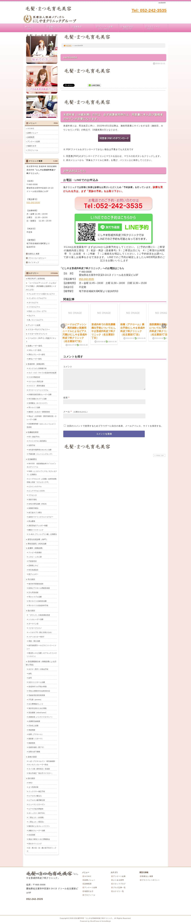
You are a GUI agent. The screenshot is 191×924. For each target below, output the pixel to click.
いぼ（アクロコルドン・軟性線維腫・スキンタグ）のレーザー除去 (41, 762)
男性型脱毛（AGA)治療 (37, 544)
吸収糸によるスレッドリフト (39, 826)
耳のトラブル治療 (35, 597)
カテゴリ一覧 (118, 891)
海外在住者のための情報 (38, 708)
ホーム (30, 28)
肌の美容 (31, 611)
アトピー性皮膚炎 (35, 552)
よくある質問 (118, 880)
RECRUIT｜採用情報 (36, 279)
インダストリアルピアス (38, 298)
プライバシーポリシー (37, 258)
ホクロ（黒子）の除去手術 (38, 669)
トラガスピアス (34, 307)
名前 (65, 397)
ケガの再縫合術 (34, 377)
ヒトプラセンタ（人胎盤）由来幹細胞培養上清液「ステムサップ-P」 (41, 480)
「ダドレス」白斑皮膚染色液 (39, 615)
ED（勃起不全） (35, 437)
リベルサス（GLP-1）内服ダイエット (41, 340)
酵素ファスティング (36, 530)
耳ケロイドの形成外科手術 (38, 605)
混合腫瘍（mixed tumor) (37, 712)
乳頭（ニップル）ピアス (38, 311)
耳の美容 (31, 579)
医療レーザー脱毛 (35, 346)
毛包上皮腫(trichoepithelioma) (39, 691)
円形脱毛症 (33, 561)
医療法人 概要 (33, 254)
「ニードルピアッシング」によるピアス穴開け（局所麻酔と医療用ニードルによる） (41, 286)
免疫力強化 (33, 499)
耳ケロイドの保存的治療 (38, 601)
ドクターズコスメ (35, 628)
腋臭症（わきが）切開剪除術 (39, 412)
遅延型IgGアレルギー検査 (38, 525)
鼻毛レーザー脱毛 (35, 359)
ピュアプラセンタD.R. (37, 491)
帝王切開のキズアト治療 (38, 399)
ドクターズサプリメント (37, 334)
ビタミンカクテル (35, 486)
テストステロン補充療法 (38, 441)
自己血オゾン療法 (35, 512)
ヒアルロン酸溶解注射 (37, 800)
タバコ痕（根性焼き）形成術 (39, 769)
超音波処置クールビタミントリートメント (41, 647)
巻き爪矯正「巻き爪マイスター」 (41, 773)
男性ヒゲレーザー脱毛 (37, 354)
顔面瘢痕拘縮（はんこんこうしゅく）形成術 (41, 425)
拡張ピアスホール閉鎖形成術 (39, 588)
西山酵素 (32, 521)
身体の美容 (32, 757)
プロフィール (153, 28)
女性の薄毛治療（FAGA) (38, 504)
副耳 (30, 678)
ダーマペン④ (33, 624)
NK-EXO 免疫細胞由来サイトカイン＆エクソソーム (41, 465)
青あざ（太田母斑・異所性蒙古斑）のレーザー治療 (41, 417)
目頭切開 (32, 835)
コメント (67, 366)
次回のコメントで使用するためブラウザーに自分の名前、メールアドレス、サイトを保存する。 (115, 426)
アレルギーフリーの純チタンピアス (42, 294)
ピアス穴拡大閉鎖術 (36, 809)
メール (66, 411)
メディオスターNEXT (36, 637)
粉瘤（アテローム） (36, 734)
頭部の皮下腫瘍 (34, 752)
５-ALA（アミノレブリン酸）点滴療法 (43, 534)
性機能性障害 (33, 432)
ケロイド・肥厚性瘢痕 (37, 386)
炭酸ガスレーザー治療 (37, 830)
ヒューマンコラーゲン (37, 804)
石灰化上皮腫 (33, 725)
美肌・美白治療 (34, 641)
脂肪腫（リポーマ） (36, 738)
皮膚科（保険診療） (36, 548)
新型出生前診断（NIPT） (38, 539)
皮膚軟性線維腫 (34, 721)
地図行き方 (128, 28)
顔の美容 (31, 778)
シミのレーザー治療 (36, 619)
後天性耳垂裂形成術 (36, 584)
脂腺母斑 (32, 743)
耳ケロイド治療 (34, 407)
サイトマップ (33, 262)
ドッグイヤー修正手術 (37, 791)
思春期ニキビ (33, 565)
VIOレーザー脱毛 (35, 350)
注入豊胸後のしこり (36, 704)
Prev (63, 326)
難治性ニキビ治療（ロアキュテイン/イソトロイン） (42, 654)
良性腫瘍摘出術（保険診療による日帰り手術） (41, 663)
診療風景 (78, 28)
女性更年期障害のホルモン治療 (40, 450)
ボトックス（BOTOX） (37, 813)
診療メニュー (55, 28)
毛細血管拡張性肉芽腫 (37, 695)
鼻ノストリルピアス (36, 320)
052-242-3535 (86, 279)
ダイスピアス (33, 302)
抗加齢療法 (32, 459)
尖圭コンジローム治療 (37, 682)
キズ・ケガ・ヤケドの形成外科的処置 (42, 373)
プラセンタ (33, 495)
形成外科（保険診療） (37, 364)
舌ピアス (32, 315)
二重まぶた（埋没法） (37, 822)
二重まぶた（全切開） (37, 817)
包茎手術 (32, 445)
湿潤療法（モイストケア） (38, 403)
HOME (69, 45)
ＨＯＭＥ (30, 128)
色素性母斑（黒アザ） (37, 747)
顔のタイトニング (35, 843)
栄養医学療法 (33, 508)
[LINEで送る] (94, 85)
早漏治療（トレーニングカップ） (41, 454)
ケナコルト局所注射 (36, 381)
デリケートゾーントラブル (38, 390)
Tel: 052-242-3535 (149, 10)
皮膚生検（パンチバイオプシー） (41, 717)
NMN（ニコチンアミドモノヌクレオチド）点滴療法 (42, 472)
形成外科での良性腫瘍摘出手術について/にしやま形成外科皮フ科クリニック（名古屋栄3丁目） (103, 331)
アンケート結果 (105, 28)
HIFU (30, 783)
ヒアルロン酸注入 (35, 796)
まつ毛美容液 (33, 787)
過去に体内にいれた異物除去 (39, 839)
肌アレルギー (33, 574)
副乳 (30, 673)
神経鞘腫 (32, 730)
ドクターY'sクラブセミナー (39, 329)
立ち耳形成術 (33, 592)
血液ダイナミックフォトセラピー (41, 517)
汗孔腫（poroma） (35, 699)
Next (163, 326)
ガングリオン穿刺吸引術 (38, 368)
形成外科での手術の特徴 (38, 686)
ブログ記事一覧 (119, 887)
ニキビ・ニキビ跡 (35, 557)
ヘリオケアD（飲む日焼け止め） (41, 632)
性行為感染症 (33, 570)
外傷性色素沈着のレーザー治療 (40, 394)
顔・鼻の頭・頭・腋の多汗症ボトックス (41, 849)
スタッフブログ (119, 884)
